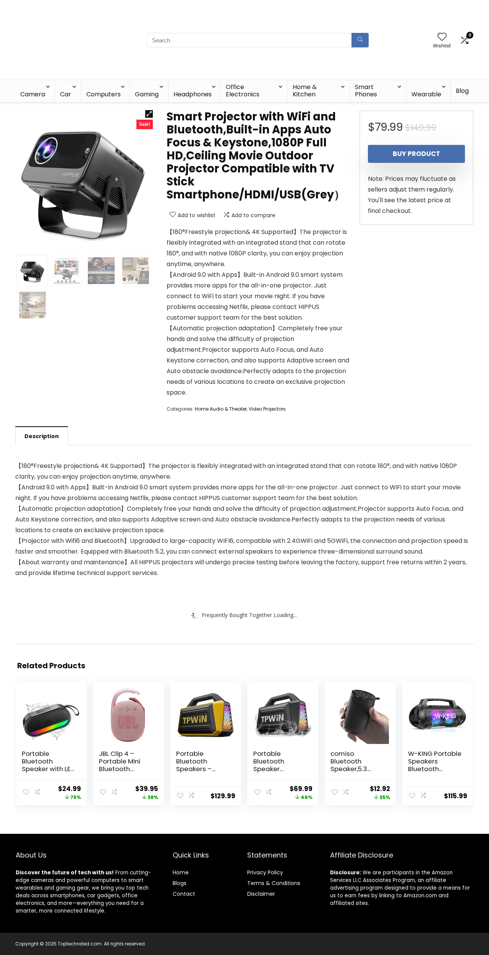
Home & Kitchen (305, 91)
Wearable (426, 94)
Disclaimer (261, 894)
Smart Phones (366, 91)
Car (65, 94)
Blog (462, 90)
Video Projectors (267, 409)
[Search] (360, 40)
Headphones (192, 94)
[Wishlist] (442, 37)
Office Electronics (242, 91)
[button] (149, 114)
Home (181, 872)
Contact (184, 894)
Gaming (147, 94)
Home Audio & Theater (221, 409)
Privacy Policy (265, 872)
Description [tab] (41, 436)
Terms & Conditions (273, 883)
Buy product (416, 153)
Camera (32, 94)
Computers (103, 94)
